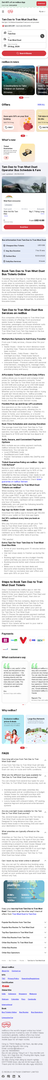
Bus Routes (23, 1012)
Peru (23, 999)
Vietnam (5, 999)
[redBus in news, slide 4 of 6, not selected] (26, 97)
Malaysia (33, 994)
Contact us (16, 971)
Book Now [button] (24, 227)
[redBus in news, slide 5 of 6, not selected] (27, 97)
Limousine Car (7, 1018)
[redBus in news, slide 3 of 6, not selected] (25, 97)
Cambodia (32, 999)
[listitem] (6, 112)
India (4, 994)
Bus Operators (37, 1012)
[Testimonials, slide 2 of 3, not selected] (24, 704)
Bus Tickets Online (9, 1012)
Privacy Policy (13, 978)
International (7, 1005)
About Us (5, 971)
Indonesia (12, 994)
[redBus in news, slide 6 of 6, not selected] (28, 97)
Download (41, 3)
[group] (18, 153)
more (6, 216)
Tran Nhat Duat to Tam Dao (24, 914)
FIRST (10, 127)
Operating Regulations (30, 978)
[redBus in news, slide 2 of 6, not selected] (24, 97)
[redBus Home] (10, 11)
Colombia (15, 999)
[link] (18, 121)
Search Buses (26, 53)
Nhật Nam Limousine (12, 201)
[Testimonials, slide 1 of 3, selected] (23, 704)
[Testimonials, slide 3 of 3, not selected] (25, 704)
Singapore (23, 994)
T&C (3, 978)
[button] (23, 45)
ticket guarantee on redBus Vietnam (22, 480)
